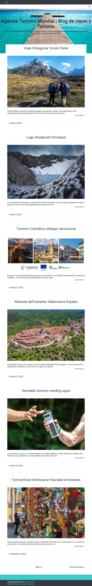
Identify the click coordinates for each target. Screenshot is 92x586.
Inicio (39, 567)
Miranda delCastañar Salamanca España (46, 302)
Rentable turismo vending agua (46, 391)
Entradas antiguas (77, 567)
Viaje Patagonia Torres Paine (46, 48)
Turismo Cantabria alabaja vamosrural (46, 229)
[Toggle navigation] (6, 2)
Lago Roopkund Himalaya (46, 137)
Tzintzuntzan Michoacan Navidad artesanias (46, 480)
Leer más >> (80, 115)
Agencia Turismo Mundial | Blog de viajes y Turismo (21, 583)
